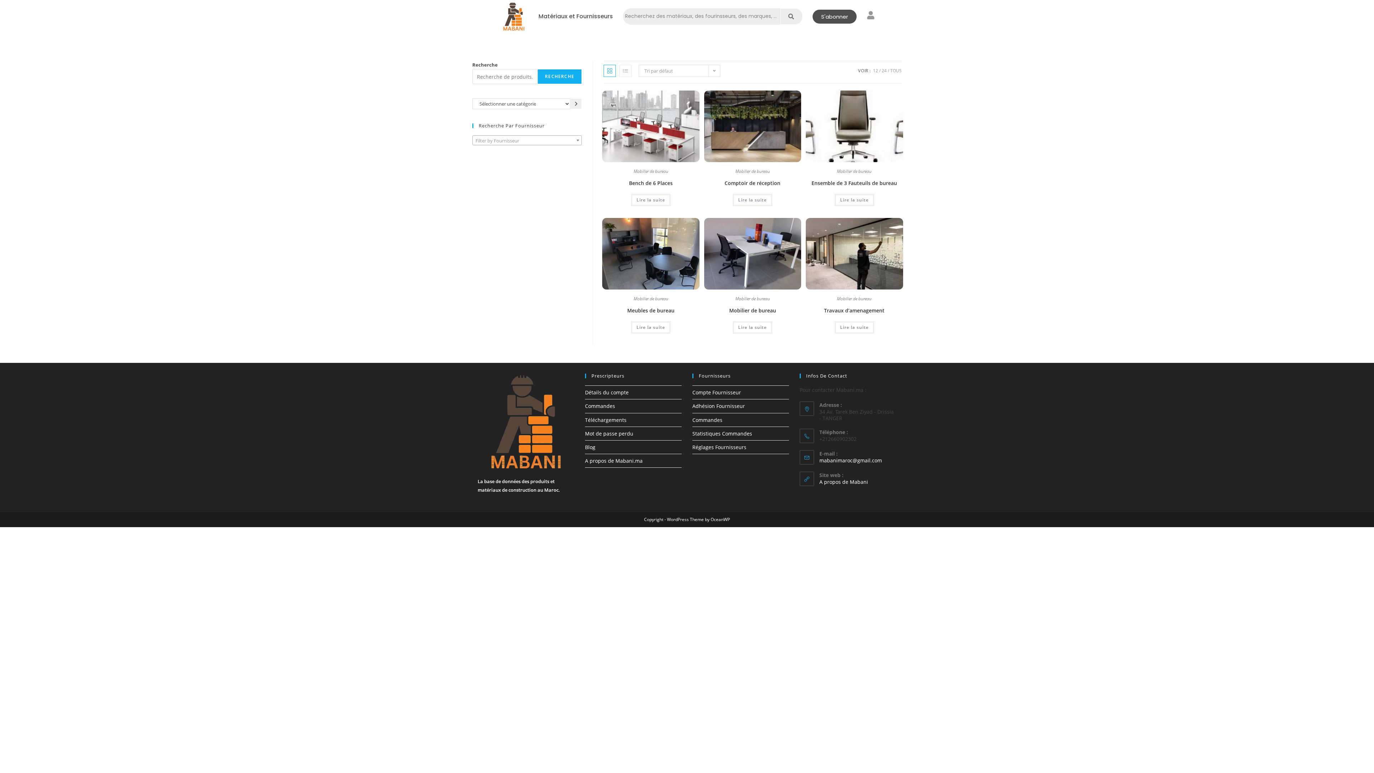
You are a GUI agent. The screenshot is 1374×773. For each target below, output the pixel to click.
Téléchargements (606, 420)
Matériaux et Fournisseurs (576, 16)
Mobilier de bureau (651, 171)
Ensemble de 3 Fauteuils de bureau (854, 183)
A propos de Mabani (843, 481)
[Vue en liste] (625, 71)
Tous (896, 71)
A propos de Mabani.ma (614, 460)
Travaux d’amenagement (854, 310)
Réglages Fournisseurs (719, 447)
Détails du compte (607, 392)
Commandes (600, 406)
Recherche (485, 65)
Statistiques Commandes (722, 433)
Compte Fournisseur (716, 392)
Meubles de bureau (650, 310)
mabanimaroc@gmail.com (850, 460)
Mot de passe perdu (609, 433)
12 (875, 71)
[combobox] (527, 140)
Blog (590, 447)
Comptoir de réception (752, 183)
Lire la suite (651, 200)
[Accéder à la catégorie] (576, 103)
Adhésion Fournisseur (718, 406)
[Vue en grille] (610, 71)
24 (884, 71)
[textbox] (527, 141)
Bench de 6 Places (651, 183)
